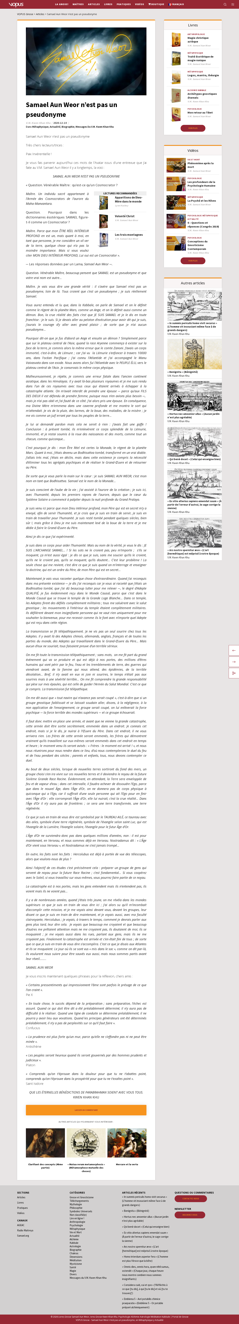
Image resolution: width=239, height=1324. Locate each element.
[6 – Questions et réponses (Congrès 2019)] (176, 221)
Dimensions (76, 1256)
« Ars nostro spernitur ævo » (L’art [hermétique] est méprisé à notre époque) (193, 551)
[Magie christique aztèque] (176, 40)
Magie (73, 1270)
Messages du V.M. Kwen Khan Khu (95, 126)
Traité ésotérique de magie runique (200, 58)
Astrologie (75, 1246)
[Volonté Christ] (103, 221)
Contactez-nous (190, 1198)
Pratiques (22, 1207)
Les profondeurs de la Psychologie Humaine (201, 183)
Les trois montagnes (129, 235)
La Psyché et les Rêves (202, 200)
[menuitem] (176, 4)
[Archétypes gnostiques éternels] (176, 95)
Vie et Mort (194, 159)
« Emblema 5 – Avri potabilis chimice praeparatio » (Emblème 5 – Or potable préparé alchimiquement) (142, 1303)
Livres (20, 1202)
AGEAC (20, 1225)
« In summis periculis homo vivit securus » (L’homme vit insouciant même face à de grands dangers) (192, 326)
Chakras (74, 1253)
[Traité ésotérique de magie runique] (176, 58)
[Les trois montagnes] (103, 240)
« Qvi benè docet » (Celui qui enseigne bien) (194, 459)
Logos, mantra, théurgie (203, 75)
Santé (73, 1267)
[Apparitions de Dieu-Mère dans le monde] (103, 203)
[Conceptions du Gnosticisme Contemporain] (176, 243)
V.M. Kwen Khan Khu (178, 334)
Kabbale (202, 90)
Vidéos (20, 1213)
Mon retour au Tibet (200, 112)
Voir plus (193, 128)
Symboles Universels (81, 1211)
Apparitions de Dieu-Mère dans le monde (128, 199)
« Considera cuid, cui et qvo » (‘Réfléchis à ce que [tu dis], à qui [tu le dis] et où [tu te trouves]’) (145, 1289)
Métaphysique (40, 126)
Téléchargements (79, 1200)
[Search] (223, 4)
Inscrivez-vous (189, 1215)
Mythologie (76, 1204)
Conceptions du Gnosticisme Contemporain (198, 245)
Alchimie (192, 90)
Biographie (68, 126)
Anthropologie (196, 34)
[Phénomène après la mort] (176, 165)
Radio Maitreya (25, 1230)
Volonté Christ (125, 216)
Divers (73, 1274)
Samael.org (23, 1235)
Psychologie (195, 109)
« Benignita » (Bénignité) (182, 372)
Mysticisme (76, 1263)
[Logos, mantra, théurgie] (176, 77)
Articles (21, 1197)
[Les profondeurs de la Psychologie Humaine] (176, 184)
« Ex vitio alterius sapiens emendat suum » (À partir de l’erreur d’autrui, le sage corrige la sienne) (194, 504)
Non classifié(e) (78, 1214)
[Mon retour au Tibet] (176, 114)
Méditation (76, 1260)
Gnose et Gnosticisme (82, 1197)
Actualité (55, 126)
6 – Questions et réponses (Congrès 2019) (203, 224)
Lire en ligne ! (77, 1218)
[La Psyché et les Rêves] (176, 202)
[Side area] (231, 4)
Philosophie (76, 1207)
